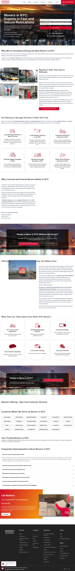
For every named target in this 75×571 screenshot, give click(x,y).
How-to (61, 548)
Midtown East (43, 425)
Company (50, 2)
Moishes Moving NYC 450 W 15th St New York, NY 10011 (7, 216)
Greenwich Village (31, 421)
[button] (32, 2)
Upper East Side (68, 417)
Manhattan (19, 421)
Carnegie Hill (31, 429)
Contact (56, 2)
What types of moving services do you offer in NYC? (16, 477)
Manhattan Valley (43, 429)
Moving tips (62, 558)
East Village (7, 417)
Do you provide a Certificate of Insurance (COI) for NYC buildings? (19, 485)
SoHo (7, 425)
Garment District (31, 425)
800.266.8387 (5, 503)
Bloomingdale (55, 429)
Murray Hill (43, 417)
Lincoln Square (68, 425)
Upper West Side (19, 429)
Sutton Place (56, 417)
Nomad (68, 421)
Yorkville (7, 429)
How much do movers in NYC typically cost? (13, 469)
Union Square (43, 421)
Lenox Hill (55, 425)
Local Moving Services (64, 553)
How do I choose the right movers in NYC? (13, 454)
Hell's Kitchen (19, 417)
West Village (7, 421)
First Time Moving (63, 546)
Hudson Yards (19, 425)
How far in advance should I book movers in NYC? (15, 481)
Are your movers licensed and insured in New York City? (16, 465)
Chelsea (56, 421)
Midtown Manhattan (31, 417)
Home (24, 2)
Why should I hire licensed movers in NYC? (13, 473)
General (61, 551)
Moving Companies (64, 555)
